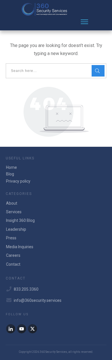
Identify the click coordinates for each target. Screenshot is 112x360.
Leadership (16, 229)
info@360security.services (37, 300)
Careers (13, 255)
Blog (10, 174)
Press (11, 238)
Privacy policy (18, 181)
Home (11, 167)
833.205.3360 (26, 289)
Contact (13, 264)
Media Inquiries (19, 246)
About (11, 203)
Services (14, 212)
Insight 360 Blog (20, 220)
